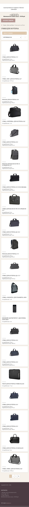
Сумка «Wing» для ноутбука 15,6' (12, 468)
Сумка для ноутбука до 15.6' (11, 232)
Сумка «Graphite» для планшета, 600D (14, 297)
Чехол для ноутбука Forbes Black (13, 383)
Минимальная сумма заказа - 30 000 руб (14, 16)
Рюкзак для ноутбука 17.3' (10, 254)
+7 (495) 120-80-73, (14, 15)
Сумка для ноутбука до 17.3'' (11, 275)
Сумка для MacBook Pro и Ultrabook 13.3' (14, 209)
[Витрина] (25, 37)
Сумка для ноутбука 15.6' (10, 142)
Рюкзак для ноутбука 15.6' (10, 99)
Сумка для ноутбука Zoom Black (12, 448)
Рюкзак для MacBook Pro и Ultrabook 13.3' (11, 164)
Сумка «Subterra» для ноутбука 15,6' (13, 121)
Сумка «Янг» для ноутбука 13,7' (12, 79)
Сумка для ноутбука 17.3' (10, 57)
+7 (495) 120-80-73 (5, 495)
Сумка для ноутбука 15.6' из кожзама (14, 187)
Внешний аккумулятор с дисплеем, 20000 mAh (14, 318)
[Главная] (1, 25)
